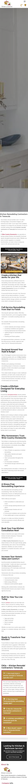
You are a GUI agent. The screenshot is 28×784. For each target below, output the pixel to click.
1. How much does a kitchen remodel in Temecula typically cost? (13, 676)
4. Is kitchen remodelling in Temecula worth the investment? (13, 721)
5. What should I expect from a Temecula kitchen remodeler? (12, 730)
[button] (14, 675)
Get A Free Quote (14, 757)
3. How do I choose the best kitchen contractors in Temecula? (12, 711)
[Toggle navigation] (2, 0)
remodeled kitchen (12, 394)
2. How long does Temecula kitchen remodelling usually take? (13, 701)
